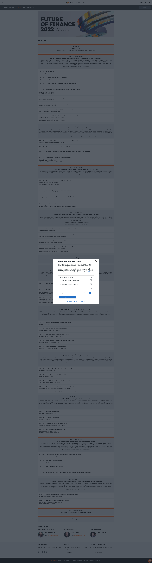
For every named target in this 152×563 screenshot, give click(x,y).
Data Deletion (69, 301)
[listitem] (76, 277)
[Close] (96, 261)
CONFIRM (67, 297)
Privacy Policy (82, 301)
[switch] (90, 280)
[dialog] (76, 281)
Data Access (76, 301)
